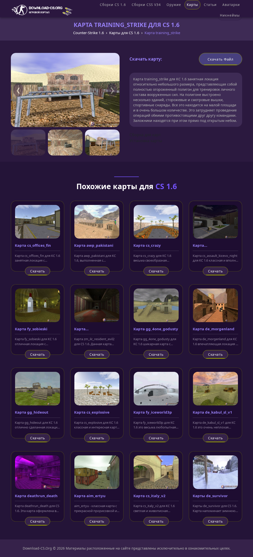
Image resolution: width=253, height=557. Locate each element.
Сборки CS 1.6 (113, 4)
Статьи (210, 4)
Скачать (37, 271)
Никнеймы (230, 15)
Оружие (174, 4)
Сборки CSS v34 (146, 4)
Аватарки (231, 4)
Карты (192, 4)
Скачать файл (220, 59)
